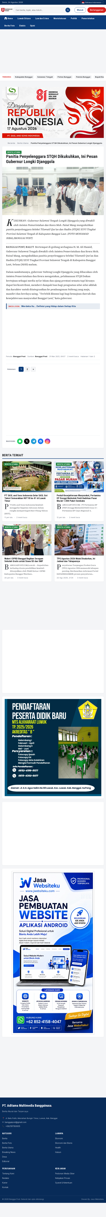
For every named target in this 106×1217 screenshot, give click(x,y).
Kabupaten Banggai (24, 77)
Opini (32, 25)
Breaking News (8, 1152)
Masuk (80, 10)
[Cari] (67, 10)
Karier (4, 1183)
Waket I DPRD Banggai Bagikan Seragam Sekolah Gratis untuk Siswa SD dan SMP (23, 560)
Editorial (5, 1161)
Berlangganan (96, 10)
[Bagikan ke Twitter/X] (27, 441)
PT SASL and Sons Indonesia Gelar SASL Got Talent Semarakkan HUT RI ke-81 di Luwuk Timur (25, 498)
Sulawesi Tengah (45, 77)
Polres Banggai (64, 77)
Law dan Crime (42, 18)
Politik (74, 18)
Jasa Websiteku (97, 1199)
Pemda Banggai (83, 77)
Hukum (58, 1152)
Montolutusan (60, 18)
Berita (4, 1138)
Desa (4, 1157)
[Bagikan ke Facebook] (40, 441)
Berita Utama (22, 143)
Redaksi (5, 1178)
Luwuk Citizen (24, 18)
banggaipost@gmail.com (15, 1122)
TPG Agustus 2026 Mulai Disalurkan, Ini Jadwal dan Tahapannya (76, 560)
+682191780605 (13, 1126)
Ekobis (22, 25)
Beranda (11, 143)
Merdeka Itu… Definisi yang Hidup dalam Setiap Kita (48, 306)
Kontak (5, 1187)
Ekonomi (59, 1138)
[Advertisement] (53, 51)
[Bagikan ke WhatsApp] (20, 441)
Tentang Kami (8, 1173)
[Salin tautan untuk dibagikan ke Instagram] (47, 441)
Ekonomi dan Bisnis (63, 1143)
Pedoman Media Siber (65, 1173)
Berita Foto (9, 25)
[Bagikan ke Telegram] (33, 441)
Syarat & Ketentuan (63, 1183)
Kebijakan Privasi (62, 1178)
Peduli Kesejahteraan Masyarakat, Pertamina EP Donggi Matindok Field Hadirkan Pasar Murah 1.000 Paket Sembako (78, 498)
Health (58, 1148)
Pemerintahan (88, 18)
